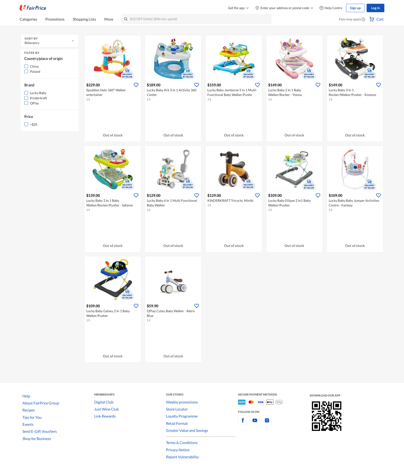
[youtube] (255, 423)
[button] (363, 20)
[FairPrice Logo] (33, 8)
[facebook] (242, 423)
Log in (375, 8)
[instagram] (267, 423)
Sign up (355, 8)
